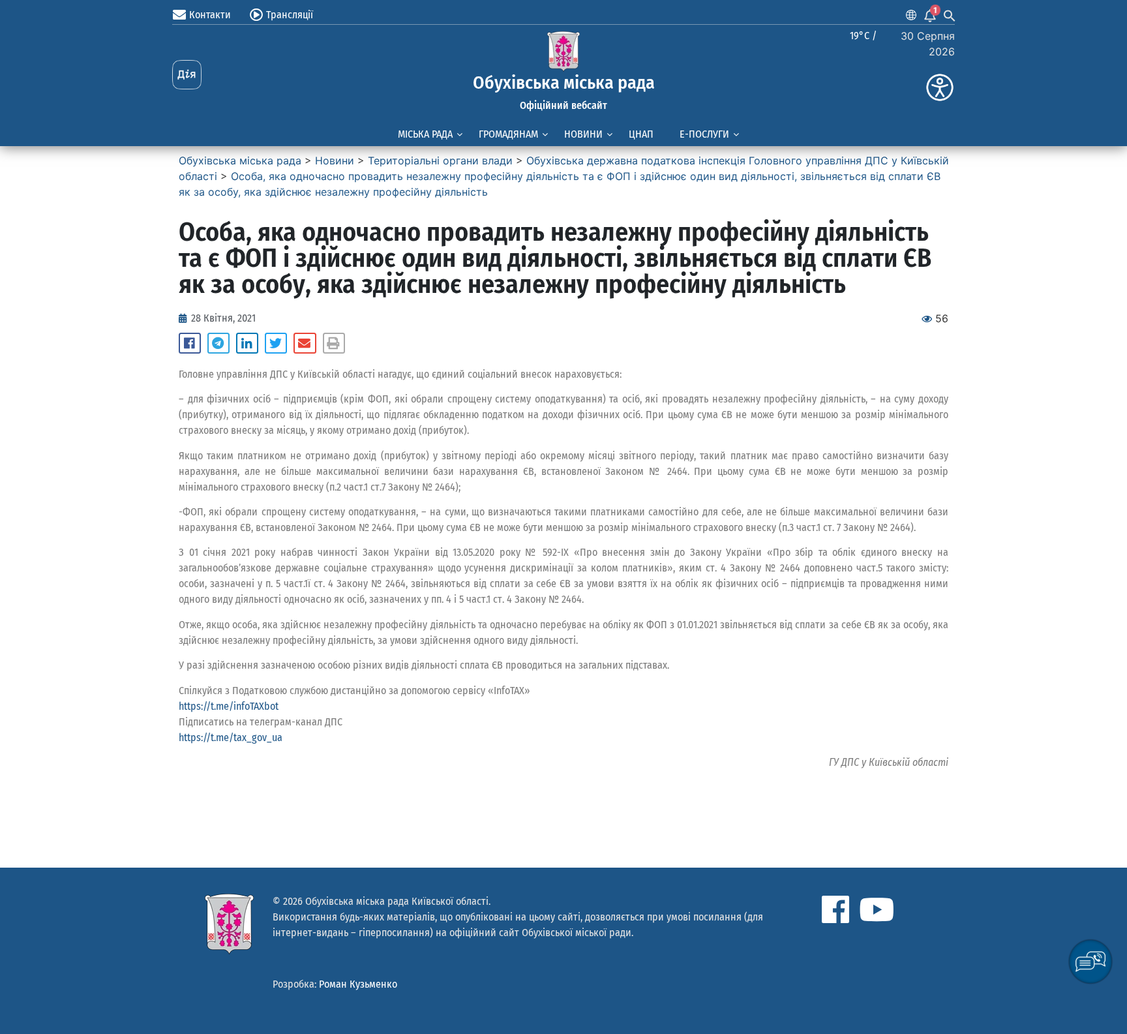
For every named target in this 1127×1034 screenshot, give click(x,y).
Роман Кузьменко (358, 984)
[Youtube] (876, 909)
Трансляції (289, 14)
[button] (190, 343)
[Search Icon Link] (949, 15)
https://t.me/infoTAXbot (228, 706)
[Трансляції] (256, 15)
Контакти (210, 14)
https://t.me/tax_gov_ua (230, 737)
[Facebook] (835, 909)
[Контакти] (179, 15)
